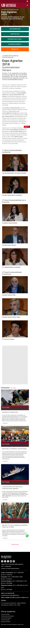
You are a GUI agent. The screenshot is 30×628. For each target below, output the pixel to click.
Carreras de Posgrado (6, 618)
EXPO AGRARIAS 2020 (15, 28)
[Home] (9, 5)
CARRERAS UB (14, 49)
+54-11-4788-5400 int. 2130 (19, 581)
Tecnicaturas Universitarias (7, 616)
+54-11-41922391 (7, 574)
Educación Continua (5, 621)
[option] (15, 17)
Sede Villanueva (5, 605)
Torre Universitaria (5, 603)
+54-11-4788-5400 (6, 566)
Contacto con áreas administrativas (10, 568)
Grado (3, 572)
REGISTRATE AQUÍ (15, 34)
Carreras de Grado (5, 614)
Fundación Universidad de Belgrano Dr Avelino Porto (12, 624)
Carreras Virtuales (6, 581)
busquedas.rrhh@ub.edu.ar (15, 597)
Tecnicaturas (9, 572)
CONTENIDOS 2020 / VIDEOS (14, 39)
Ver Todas (13, 388)
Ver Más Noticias (15, 544)
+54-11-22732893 (7, 589)
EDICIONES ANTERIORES (14, 44)
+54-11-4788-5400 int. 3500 (15, 577)
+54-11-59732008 (7, 583)
